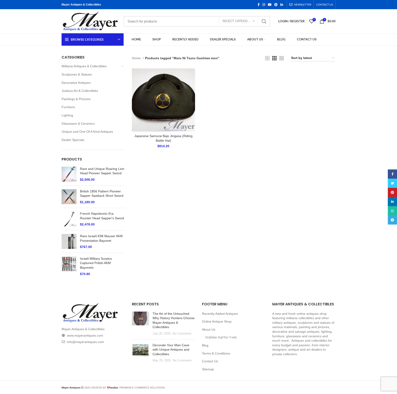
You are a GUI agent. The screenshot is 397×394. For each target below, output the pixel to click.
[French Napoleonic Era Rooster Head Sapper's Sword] (69, 219)
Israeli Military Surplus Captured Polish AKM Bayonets (96, 263)
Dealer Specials (73, 140)
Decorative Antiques (76, 82)
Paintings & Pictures (76, 99)
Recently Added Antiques (220, 313)
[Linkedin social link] (281, 5)
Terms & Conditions (216, 353)
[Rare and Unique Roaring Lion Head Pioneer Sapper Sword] (69, 174)
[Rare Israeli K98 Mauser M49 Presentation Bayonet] (69, 241)
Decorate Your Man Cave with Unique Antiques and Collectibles (171, 349)
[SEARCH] (264, 21)
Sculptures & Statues (77, 74)
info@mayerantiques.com (85, 342)
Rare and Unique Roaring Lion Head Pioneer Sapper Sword (102, 171)
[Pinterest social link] (276, 5)
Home (137, 58)
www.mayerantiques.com (85, 335)
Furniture (68, 107)
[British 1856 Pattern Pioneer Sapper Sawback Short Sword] (69, 197)
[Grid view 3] (274, 58)
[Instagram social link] (264, 5)
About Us (208, 329)
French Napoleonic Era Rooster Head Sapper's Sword (102, 216)
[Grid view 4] (281, 58)
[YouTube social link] (270, 5)
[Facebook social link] (258, 5)
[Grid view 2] (267, 58)
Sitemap (208, 369)
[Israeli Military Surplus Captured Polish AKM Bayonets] (69, 266)
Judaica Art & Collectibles (80, 91)
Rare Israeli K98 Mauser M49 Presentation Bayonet (101, 238)
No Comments (182, 333)
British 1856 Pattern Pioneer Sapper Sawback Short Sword (101, 193)
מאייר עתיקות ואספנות (221, 337)
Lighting (67, 115)
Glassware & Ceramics (78, 123)
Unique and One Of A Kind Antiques (87, 131)
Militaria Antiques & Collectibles (84, 66)
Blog (205, 345)
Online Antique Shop (217, 321)
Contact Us (210, 361)
